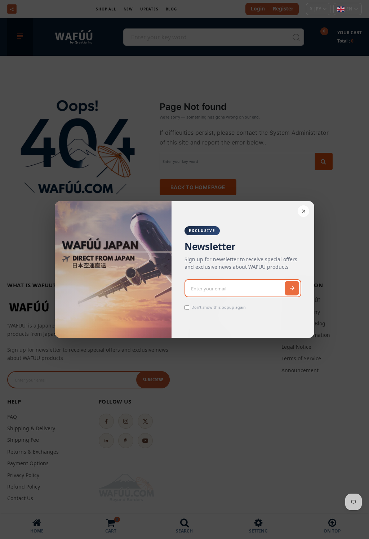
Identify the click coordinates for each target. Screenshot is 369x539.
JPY (315, 9)
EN (349, 9)
